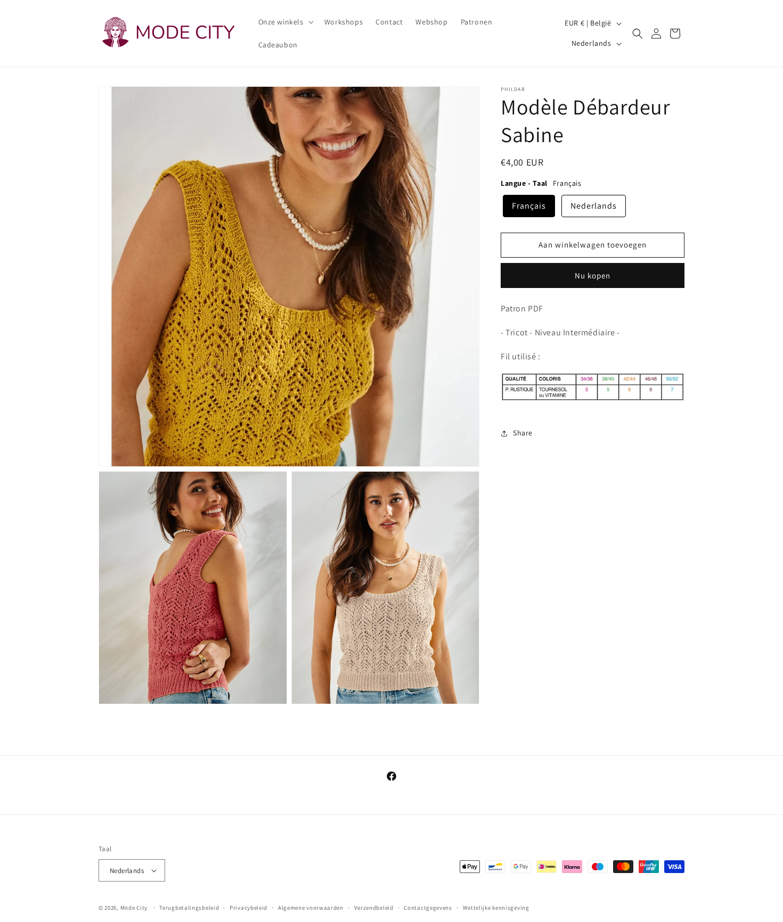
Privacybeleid (248, 907)
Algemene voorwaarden (311, 907)
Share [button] (523, 433)
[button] (285, 22)
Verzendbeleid (374, 907)
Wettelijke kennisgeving (496, 907)
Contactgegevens (428, 907)
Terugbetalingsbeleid (189, 907)
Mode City (134, 907)
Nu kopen (592, 275)
